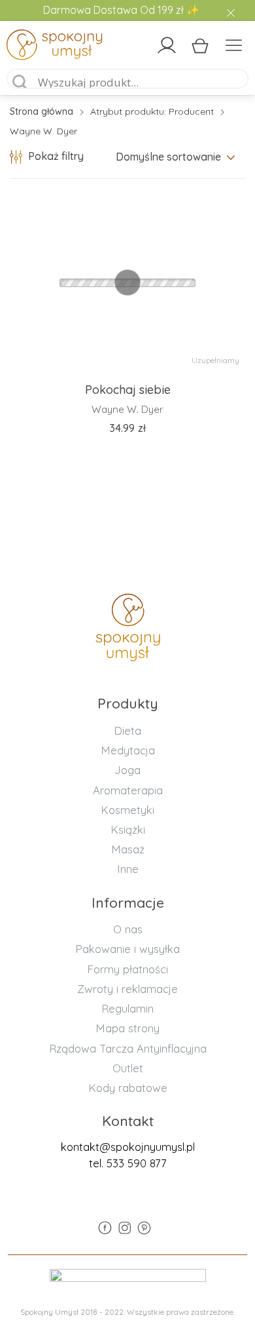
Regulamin (127, 1008)
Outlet (127, 1068)
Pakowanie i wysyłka (127, 949)
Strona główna (41, 111)
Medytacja (128, 750)
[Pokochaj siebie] (127, 282)
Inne (128, 869)
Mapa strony (127, 1028)
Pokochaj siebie (128, 389)
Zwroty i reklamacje (127, 989)
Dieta (127, 730)
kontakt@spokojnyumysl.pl (128, 1147)
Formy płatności (127, 969)
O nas (128, 929)
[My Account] (167, 45)
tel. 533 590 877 (128, 1163)
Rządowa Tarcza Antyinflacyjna (128, 1048)
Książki (127, 829)
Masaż (127, 849)
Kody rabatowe (127, 1088)
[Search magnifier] (20, 82)
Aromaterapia (128, 790)
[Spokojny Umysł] (36, 47)
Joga (127, 770)
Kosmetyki (127, 810)
